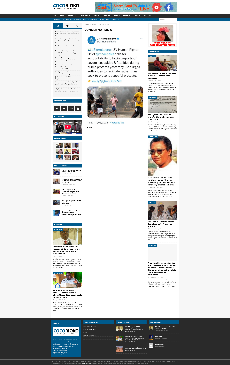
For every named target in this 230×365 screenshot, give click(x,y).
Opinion (117, 16)
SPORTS (137, 16)
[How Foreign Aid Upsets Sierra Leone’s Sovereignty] (56, 172)
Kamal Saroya (159, 344)
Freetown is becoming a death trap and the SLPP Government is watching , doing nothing (67, 53)
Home (54, 16)
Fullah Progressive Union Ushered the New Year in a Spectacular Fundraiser (70, 191)
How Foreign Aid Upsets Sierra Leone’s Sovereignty (71, 171)
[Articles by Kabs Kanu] (151, 338)
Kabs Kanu (158, 336)
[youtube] (78, 108)
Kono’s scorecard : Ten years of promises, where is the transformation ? (135, 347)
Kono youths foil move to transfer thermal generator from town (161, 117)
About (62, 16)
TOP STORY (147, 16)
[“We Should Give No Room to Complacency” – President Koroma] (162, 210)
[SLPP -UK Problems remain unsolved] (59, 157)
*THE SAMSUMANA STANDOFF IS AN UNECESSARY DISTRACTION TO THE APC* (72, 180)
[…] (62, 267)
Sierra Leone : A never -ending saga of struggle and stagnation (71, 201)
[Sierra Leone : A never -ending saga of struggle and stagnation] (56, 202)
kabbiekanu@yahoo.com (60, 350)
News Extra (127, 16)
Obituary (107, 16)
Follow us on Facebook (89, 335)
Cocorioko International (89, 326)
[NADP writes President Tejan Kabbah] (59, 145)
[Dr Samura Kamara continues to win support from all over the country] (75, 151)
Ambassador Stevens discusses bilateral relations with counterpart (162, 75)
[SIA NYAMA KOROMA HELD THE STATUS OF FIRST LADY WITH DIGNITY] (67, 157)
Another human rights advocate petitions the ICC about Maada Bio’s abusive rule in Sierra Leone (67, 41)
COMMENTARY (85, 16)
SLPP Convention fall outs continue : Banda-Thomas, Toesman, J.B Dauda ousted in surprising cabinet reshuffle (161, 181)
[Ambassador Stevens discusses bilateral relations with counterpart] (162, 63)
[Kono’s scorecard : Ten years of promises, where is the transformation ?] (119, 349)
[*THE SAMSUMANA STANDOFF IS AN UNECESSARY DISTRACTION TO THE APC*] (56, 181)
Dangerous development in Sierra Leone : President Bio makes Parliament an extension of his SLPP (67, 67)
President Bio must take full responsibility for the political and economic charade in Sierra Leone (67, 34)
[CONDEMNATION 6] (115, 124)
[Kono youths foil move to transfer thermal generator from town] (162, 104)
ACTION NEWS (72, 16)
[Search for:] (168, 19)
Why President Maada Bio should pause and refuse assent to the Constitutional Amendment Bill (66, 91)
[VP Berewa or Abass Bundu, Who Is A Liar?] (67, 151)
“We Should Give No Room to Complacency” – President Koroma (161, 224)
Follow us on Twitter (88, 338)
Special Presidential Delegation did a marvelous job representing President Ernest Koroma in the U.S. (72, 213)
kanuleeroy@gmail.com (59, 352)
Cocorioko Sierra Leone (89, 329)
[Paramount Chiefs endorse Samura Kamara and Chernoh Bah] (75, 157)
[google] (71, 108)
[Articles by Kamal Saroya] (151, 346)
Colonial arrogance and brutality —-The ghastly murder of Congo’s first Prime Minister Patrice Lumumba (66, 84)
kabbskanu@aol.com (86, 363)
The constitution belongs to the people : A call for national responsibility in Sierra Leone (67, 60)
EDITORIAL (97, 16)
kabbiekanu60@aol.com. (59, 354)
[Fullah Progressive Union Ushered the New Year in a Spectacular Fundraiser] (56, 191)
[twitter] (64, 108)
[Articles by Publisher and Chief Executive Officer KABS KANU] (151, 329)
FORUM (85, 332)
